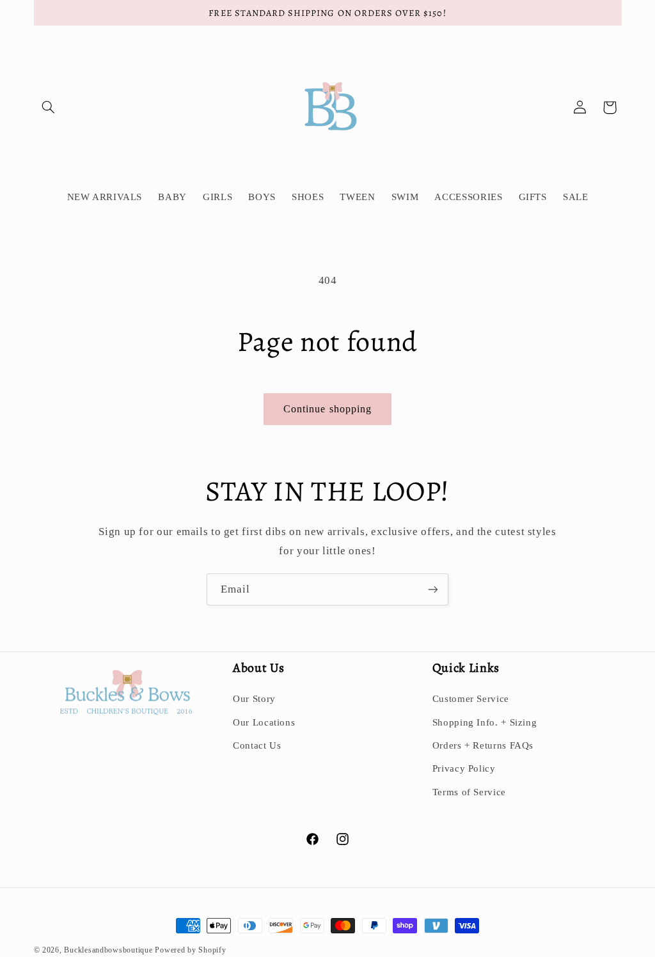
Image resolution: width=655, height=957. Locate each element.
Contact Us (257, 745)
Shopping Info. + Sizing (484, 722)
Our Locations (264, 722)
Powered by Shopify (190, 950)
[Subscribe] (433, 589)
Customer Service (470, 699)
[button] (48, 107)
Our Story (254, 699)
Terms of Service (469, 792)
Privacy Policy (464, 768)
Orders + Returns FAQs (482, 745)
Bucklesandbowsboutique (108, 950)
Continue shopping (327, 408)
